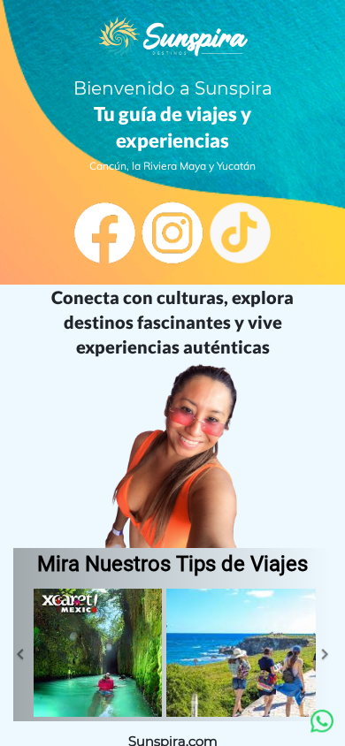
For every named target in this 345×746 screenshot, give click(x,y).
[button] (20, 655)
